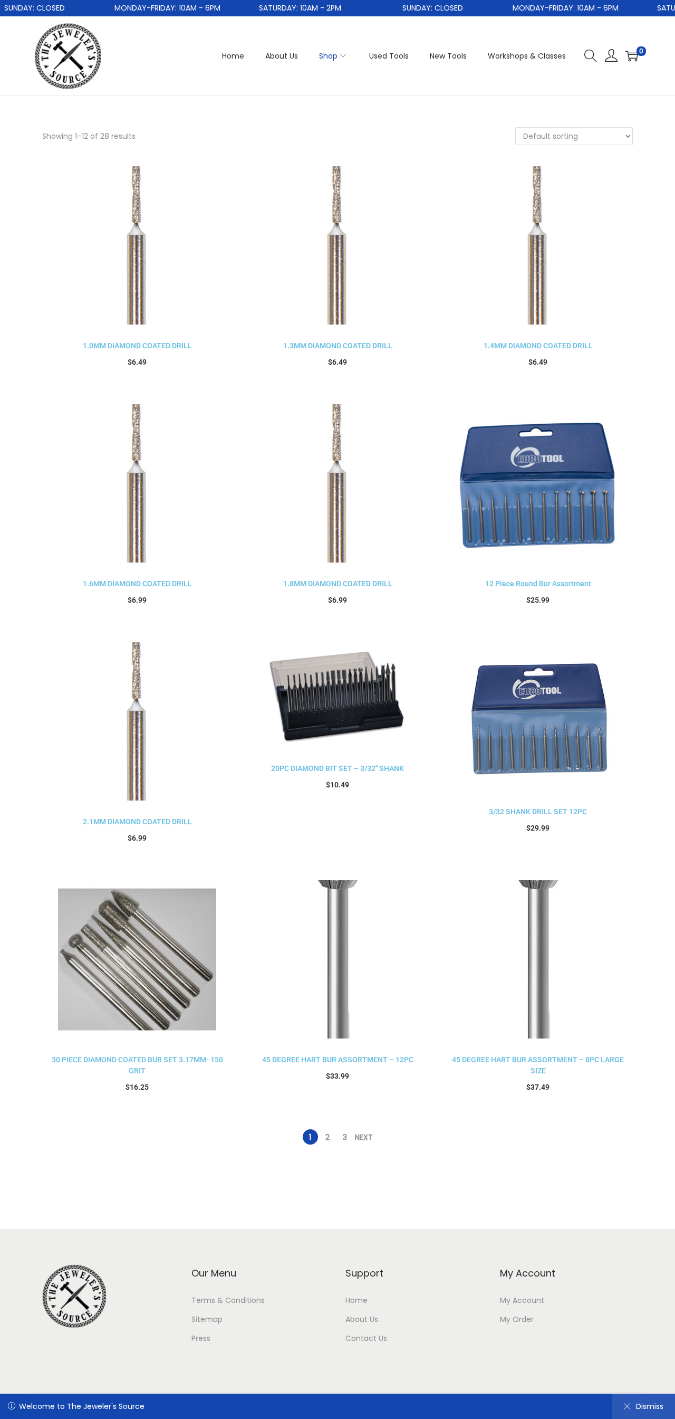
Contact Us (366, 1338)
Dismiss (649, 1406)
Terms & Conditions (228, 1300)
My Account (522, 1300)
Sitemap (207, 1319)
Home (356, 1300)
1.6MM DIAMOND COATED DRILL (137, 583)
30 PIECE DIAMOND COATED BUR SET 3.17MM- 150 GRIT (137, 1065)
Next (364, 1137)
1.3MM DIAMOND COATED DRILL (337, 345)
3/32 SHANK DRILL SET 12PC (538, 811)
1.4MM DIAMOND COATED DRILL (538, 345)
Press (200, 1338)
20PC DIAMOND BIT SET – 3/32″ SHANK (337, 768)
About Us (361, 1319)
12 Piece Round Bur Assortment (538, 583)
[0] (631, 56)
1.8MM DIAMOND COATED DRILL (337, 583)
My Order (517, 1319)
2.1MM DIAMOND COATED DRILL (137, 821)
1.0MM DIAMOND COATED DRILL (137, 345)
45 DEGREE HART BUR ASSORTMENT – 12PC (337, 1059)
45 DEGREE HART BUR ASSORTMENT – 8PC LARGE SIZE (538, 1065)
